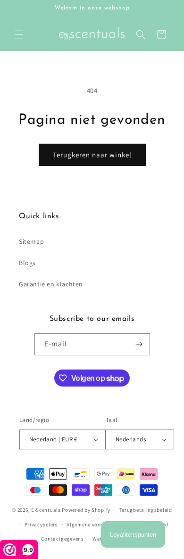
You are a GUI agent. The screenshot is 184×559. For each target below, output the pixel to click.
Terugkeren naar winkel (92, 154)
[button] (18, 34)
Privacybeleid (41, 524)
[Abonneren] (139, 344)
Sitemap (31, 241)
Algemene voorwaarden (96, 524)
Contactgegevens (62, 538)
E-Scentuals (46, 510)
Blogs (27, 262)
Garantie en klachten (51, 284)
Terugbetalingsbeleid (145, 510)
